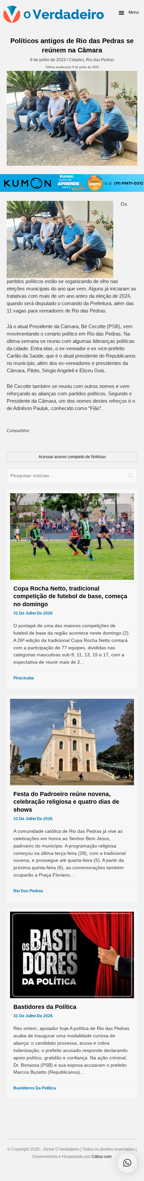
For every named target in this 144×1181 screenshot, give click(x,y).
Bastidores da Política (34, 1088)
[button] (128, 13)
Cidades (76, 59)
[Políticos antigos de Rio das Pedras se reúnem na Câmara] (72, 118)
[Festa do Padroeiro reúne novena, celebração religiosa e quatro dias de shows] (72, 798)
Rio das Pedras (100, 59)
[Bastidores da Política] (72, 1003)
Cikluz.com (101, 1156)
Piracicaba (23, 678)
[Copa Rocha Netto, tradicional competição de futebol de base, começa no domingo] (72, 589)
